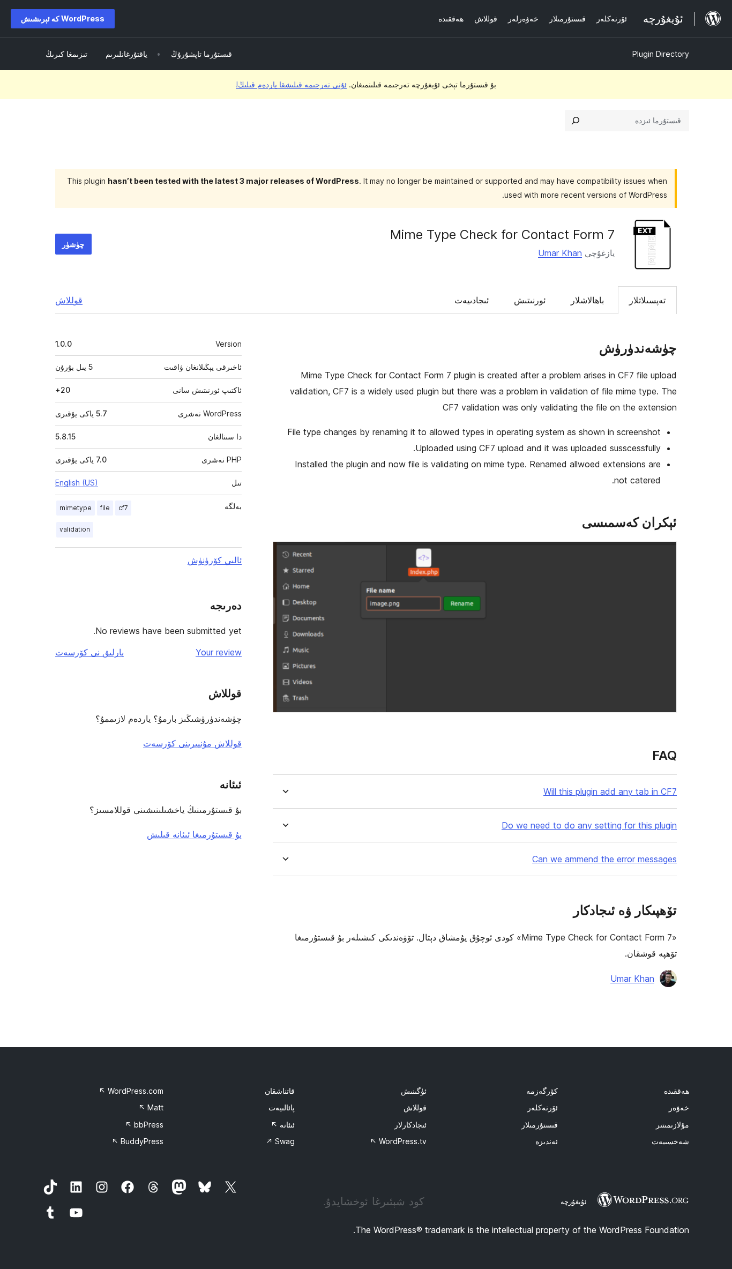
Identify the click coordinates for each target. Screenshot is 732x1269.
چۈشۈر (73, 244)
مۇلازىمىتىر (672, 1124)
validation (74, 529)
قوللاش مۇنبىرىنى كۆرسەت (192, 743)
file (105, 508)
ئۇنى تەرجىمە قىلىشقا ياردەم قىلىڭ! (291, 84)
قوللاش (69, 300)
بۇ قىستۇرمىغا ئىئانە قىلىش (194, 834)
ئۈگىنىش (414, 1090)
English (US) (76, 482)
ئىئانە (283, 1124)
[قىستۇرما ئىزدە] (575, 120)
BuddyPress (137, 1141)
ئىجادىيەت (471, 300)
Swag (280, 1141)
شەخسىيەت (670, 1141)
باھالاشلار (587, 300)
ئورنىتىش (530, 300)
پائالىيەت (281, 1107)
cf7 (123, 508)
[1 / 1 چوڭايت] (662, 555)
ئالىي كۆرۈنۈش (215, 560)
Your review (219, 652)
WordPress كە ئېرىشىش (62, 18)
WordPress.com (131, 1090)
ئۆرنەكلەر (542, 1107)
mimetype (75, 508)
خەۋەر (679, 1107)
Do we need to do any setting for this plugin (589, 825)
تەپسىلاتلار (647, 300)
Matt (150, 1107)
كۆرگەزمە (542, 1090)
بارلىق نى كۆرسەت (89, 652)
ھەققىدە (676, 1090)
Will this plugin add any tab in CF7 (610, 792)
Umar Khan (560, 253)
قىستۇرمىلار (539, 1124)
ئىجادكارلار (410, 1124)
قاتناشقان (280, 1090)
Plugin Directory (660, 53)
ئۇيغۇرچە (574, 1201)
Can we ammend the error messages (604, 859)
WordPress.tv (398, 1141)
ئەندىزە (546, 1141)
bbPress (144, 1124)
